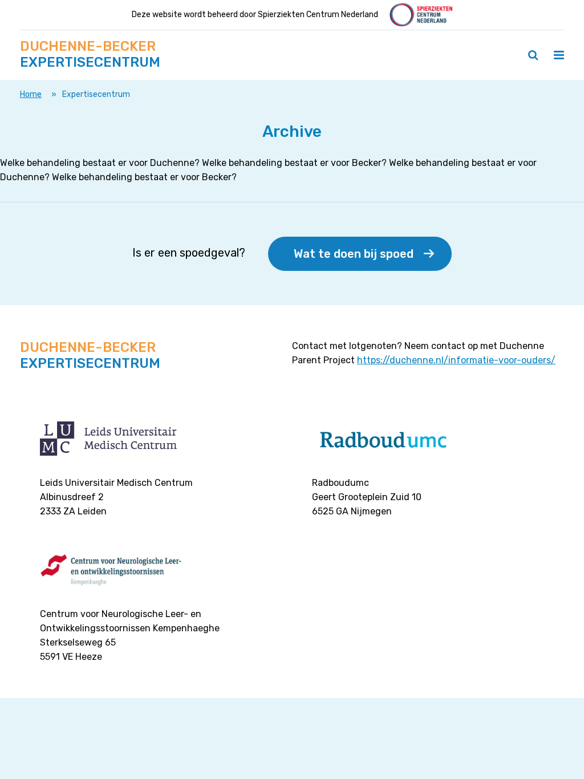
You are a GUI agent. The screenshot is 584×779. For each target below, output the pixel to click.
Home (31, 94)
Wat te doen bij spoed (353, 254)
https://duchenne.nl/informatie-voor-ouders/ (456, 360)
